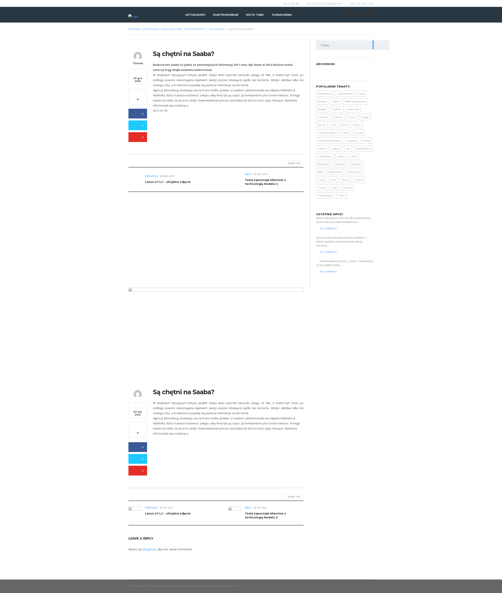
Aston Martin (345, 93)
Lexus (341, 156)
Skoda (345, 180)
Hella (346, 133)
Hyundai (352, 140)
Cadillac (336, 109)
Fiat (334, 125)
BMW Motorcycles (355, 101)
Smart (358, 180)
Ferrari (322, 125)
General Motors (327, 133)
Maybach (340, 164)
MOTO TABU (255, 14)
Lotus (353, 156)
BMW (336, 101)
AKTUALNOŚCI (195, 14)
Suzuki (322, 187)
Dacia (351, 117)
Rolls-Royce (355, 172)
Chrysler (323, 117)
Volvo (341, 195)
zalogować (149, 549)
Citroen (338, 117)
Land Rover (325, 156)
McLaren (356, 164)
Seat (333, 180)
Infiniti (366, 140)
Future (357, 125)
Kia (348, 148)
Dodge (365, 117)
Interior (322, 148)
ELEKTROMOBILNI (225, 14)
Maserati (323, 164)
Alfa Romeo (325, 93)
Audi (361, 93)
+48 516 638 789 (291, 3)
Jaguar (336, 148)
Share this (294, 163)
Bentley (322, 101)
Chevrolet (353, 109)
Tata (334, 187)
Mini (320, 172)
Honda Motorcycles (329, 140)
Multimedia (335, 172)
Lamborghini (363, 148)
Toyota (347, 187)
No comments (328, 228)
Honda (359, 133)
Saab (321, 180)
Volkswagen (325, 195)
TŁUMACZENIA (282, 14)
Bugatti (322, 109)
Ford (344, 125)
